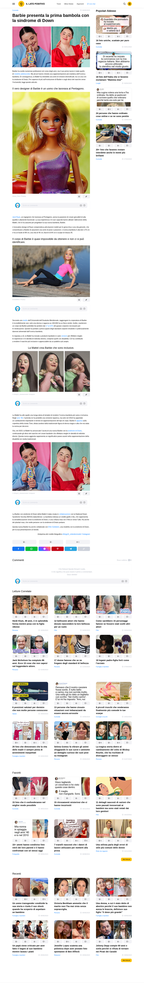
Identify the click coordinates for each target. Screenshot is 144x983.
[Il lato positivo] (31, 4)
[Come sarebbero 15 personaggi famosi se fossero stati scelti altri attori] (114, 605)
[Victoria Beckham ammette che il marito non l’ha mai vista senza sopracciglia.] (72, 888)
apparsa (79, 421)
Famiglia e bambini (102, 667)
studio (25, 320)
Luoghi (98, 83)
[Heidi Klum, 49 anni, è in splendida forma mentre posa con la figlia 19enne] (30, 605)
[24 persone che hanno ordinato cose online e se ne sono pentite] (114, 97)
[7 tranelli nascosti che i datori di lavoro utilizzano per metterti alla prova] (72, 829)
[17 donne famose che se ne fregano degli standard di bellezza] (72, 644)
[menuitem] (58, 4)
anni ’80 (20, 418)
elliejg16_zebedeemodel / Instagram (76, 534)
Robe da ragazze (102, 851)
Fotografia (15, 854)
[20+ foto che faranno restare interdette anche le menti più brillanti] (114, 134)
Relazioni (57, 955)
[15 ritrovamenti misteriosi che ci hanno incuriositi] (72, 787)
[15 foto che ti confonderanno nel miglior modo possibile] (30, 787)
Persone (15, 630)
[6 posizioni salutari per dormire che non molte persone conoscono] (30, 692)
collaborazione (64, 514)
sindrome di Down (75, 431)
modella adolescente (22, 74)
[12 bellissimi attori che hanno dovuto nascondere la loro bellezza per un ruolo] (72, 605)
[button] (24, 542)
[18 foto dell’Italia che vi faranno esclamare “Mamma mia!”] (114, 61)
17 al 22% (49, 326)
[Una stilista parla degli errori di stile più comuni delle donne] (114, 829)
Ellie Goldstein (53, 527)
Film (55, 630)
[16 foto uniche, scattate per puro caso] (114, 25)
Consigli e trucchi (101, 717)
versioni (64, 336)
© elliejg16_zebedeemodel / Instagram (23, 394)
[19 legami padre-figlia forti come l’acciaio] (114, 644)
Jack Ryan (16, 217)
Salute (14, 714)
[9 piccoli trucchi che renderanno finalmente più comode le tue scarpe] (114, 692)
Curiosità (15, 10)
